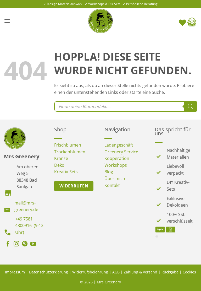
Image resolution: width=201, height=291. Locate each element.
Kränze (61, 158)
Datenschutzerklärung (48, 272)
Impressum (15, 272)
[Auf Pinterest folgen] (24, 244)
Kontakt (112, 185)
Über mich (114, 178)
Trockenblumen (69, 152)
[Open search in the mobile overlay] (125, 106)
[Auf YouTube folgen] (33, 244)
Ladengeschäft (118, 145)
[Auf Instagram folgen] (16, 244)
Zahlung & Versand (140, 272)
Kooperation (116, 158)
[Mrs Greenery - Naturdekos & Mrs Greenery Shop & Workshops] (100, 21)
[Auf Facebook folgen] (8, 244)
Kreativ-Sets (66, 172)
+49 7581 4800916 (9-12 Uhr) (29, 225)
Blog (108, 172)
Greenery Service (121, 152)
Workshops (115, 165)
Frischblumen (67, 145)
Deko (59, 165)
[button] (7, 20)
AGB (116, 272)
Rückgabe (169, 272)
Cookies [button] (189, 272)
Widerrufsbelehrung (90, 272)
